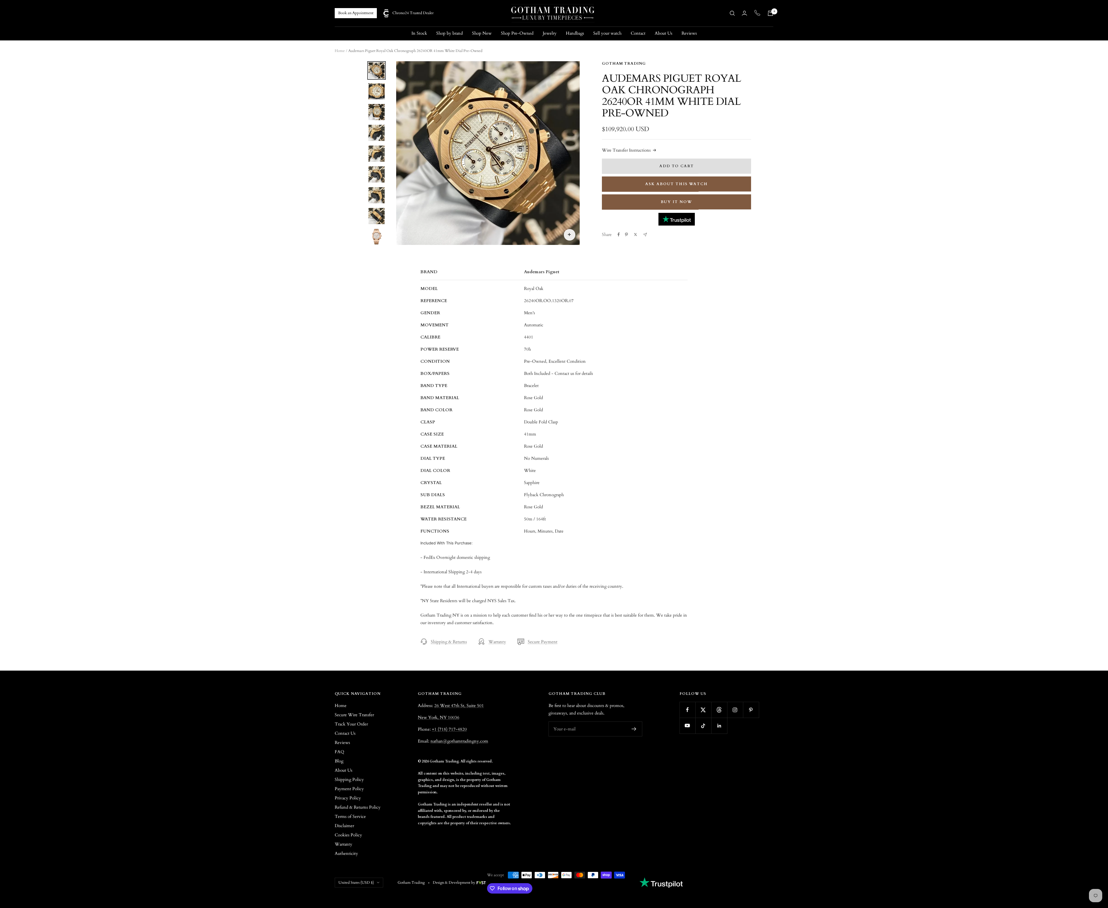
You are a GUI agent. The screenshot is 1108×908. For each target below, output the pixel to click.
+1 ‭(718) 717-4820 (449, 729)
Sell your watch (607, 33)
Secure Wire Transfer (354, 715)
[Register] (634, 729)
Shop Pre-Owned (517, 33)
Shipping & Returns (449, 642)
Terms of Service (350, 816)
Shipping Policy (349, 779)
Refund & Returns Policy (358, 807)
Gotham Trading (624, 63)
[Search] (732, 13)
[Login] (744, 13)
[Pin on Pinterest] (626, 234)
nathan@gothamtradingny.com (459, 741)
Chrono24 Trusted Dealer (413, 13)
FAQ (339, 752)
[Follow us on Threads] (719, 710)
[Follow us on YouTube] (687, 726)
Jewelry (550, 33)
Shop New (482, 33)
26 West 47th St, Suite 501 (459, 705)
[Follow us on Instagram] (735, 710)
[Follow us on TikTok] (703, 726)
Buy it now (676, 201)
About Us (663, 33)
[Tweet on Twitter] (635, 234)
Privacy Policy (348, 798)
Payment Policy (349, 789)
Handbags (575, 33)
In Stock (419, 33)
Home (340, 50)
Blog (339, 761)
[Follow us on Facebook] (687, 710)
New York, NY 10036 (438, 717)
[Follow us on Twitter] (703, 710)
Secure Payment (542, 642)
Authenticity (346, 853)
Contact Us (345, 733)
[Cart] (770, 13)
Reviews (689, 33)
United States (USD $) (356, 882)
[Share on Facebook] (618, 234)
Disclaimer (344, 826)
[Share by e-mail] (645, 235)
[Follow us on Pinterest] (751, 710)
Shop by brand (449, 33)
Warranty (497, 642)
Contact (638, 33)
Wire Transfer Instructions (626, 150)
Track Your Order (351, 724)
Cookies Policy (348, 835)
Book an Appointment (355, 13)
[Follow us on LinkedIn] (719, 726)
